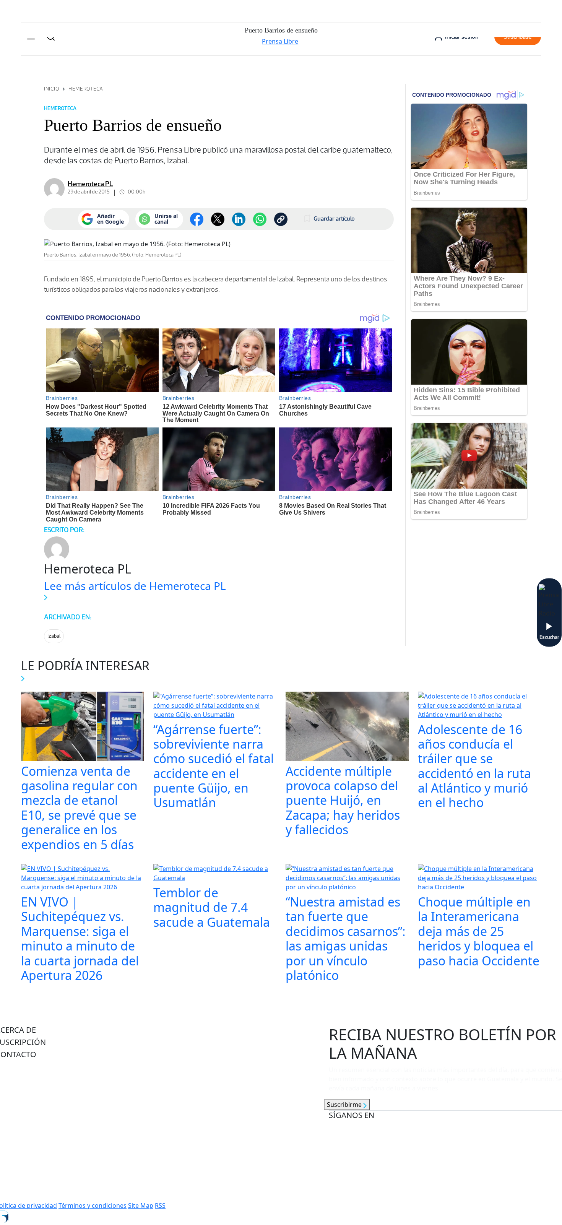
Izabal (53, 636)
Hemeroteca (85, 89)
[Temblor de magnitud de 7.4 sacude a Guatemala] (214, 874)
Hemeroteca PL (90, 184)
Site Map (140, 1205)
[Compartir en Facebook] (196, 219)
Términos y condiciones (92, 1205)
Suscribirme (345, 1104)
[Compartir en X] (217, 219)
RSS (160, 1205)
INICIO (51, 89)
